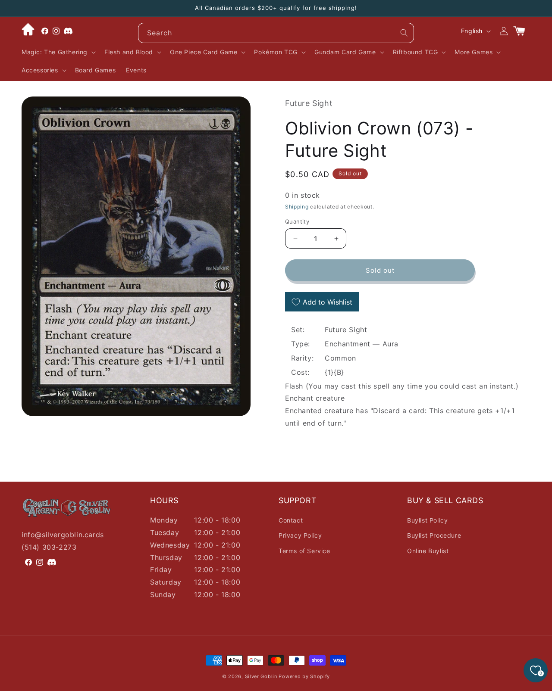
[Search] (404, 32)
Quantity (297, 221)
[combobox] (276, 33)
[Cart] (522, 31)
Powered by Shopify (304, 676)
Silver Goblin (261, 676)
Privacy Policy (300, 535)
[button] (57, 52)
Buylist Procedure (434, 535)
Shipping (297, 206)
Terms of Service (304, 550)
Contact (291, 520)
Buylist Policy (427, 520)
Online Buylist (427, 550)
